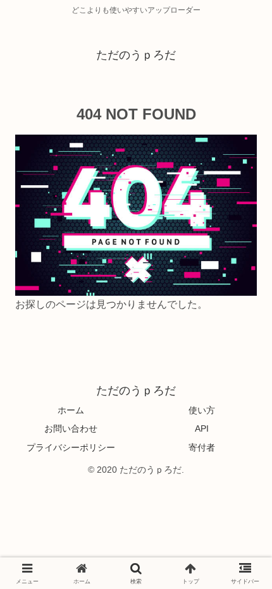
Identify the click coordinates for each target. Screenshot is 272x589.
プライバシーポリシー (71, 447)
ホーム (71, 410)
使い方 (202, 410)
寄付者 (202, 447)
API (202, 428)
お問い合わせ (70, 428)
